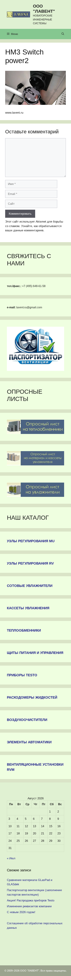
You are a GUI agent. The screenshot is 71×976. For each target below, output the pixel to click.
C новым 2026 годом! (21, 912)
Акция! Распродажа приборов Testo (30, 900)
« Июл (11, 858)
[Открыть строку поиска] (63, 34)
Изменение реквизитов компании (29, 906)
